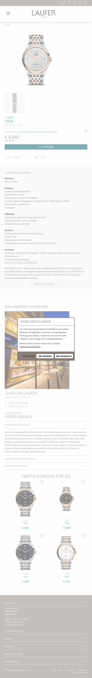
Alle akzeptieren (64, 356)
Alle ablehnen (45, 356)
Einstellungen (28, 356)
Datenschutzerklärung (30, 346)
